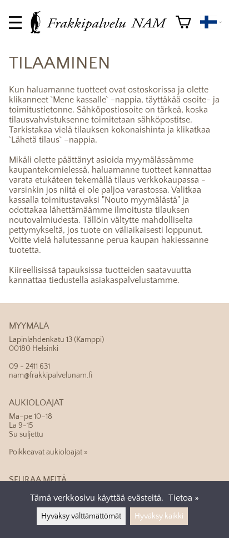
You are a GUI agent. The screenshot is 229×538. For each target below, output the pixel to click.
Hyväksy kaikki (159, 516)
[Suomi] (211, 22)
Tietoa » (183, 498)
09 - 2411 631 (29, 366)
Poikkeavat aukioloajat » (48, 452)
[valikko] (15, 22)
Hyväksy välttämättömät (81, 516)
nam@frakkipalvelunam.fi (50, 375)
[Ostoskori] (183, 22)
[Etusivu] (103, 31)
